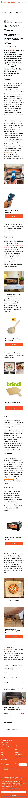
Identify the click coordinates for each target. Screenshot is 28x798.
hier (15, 746)
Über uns (3, 756)
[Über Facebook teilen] (4, 677)
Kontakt (17, 752)
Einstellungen (13, 795)
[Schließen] (26, 781)
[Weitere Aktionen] (23, 21)
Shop (2, 752)
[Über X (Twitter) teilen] (8, 677)
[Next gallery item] (22, 368)
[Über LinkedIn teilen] (12, 677)
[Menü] (26, 2)
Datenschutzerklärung (14, 788)
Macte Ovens (8, 668)
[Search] (19, 2)
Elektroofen (14, 665)
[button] (23, 2)
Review (11, 12)
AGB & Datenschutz (20, 756)
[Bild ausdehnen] (9, 368)
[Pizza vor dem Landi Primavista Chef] (14, 698)
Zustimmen (13, 791)
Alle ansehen (21, 689)
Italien (20, 665)
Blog (2, 754)
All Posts (4, 12)
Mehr (17, 12)
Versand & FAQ (18, 754)
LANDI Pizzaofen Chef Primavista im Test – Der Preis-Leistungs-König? (12, 708)
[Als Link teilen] (16, 677)
